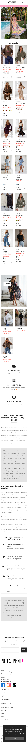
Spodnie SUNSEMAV (6, 252)
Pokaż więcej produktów (14, 268)
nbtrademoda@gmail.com (9, 674)
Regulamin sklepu (5, 696)
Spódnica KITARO (20, 141)
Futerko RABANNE (6, 329)
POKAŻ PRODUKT (5, 77)
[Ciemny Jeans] (5, 184)
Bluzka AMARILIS (20, 251)
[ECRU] (6, 73)
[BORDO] (6, 110)
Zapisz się (23, 650)
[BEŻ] (5, 110)
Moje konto (3, 710)
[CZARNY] (5, 73)
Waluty (2, 738)
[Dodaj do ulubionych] (11, 77)
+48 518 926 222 (7, 681)
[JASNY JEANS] (3, 184)
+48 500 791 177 (6, 679)
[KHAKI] (8, 73)
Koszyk (2, 716)
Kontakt (2, 713)
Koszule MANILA (20, 68)
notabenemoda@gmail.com (9, 672)
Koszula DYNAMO (5, 357)
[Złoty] (11, 110)
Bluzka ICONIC (7, 68)
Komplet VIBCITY (20, 104)
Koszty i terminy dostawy (6, 693)
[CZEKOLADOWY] (3, 73)
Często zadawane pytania (7, 707)
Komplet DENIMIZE (19, 178)
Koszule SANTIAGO (6, 104)
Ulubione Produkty (5, 720)
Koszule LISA (19, 215)
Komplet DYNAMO (5, 178)
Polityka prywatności (5, 699)
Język (2, 733)
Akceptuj (14, 738)
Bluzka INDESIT (7, 215)
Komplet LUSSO (7, 141)
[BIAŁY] (6, 147)
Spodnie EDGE (21, 328)
